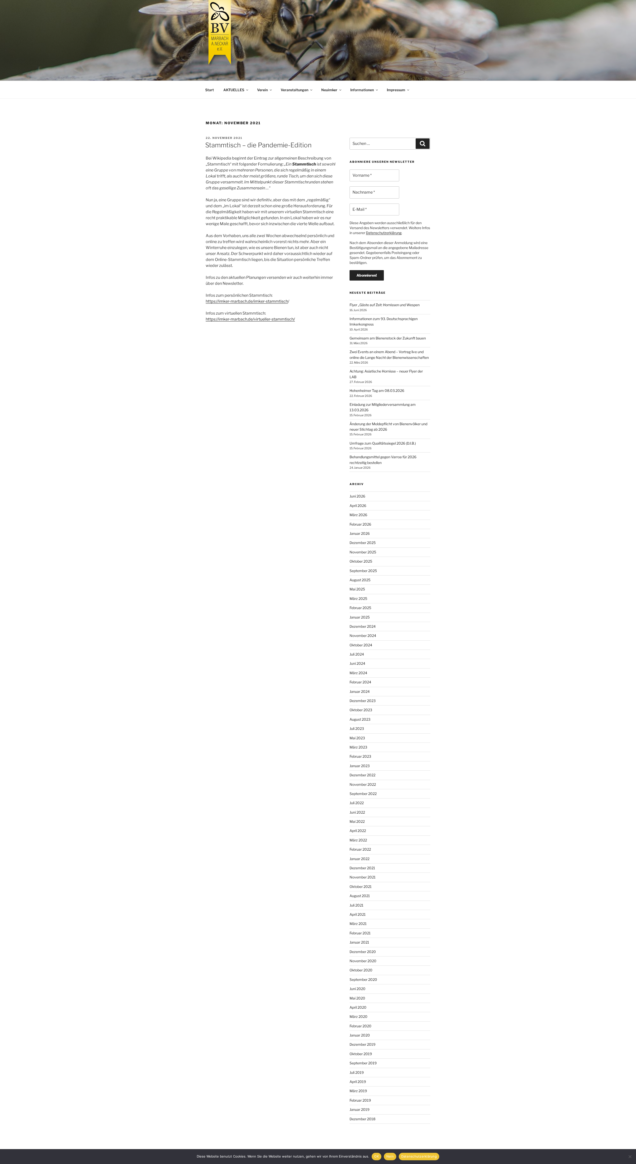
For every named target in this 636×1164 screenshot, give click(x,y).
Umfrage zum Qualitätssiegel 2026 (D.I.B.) (383, 443)
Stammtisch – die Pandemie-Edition (258, 145)
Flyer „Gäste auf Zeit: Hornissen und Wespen (385, 305)
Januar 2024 (360, 691)
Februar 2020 (360, 1026)
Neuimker (329, 90)
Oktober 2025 (361, 561)
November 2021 (363, 877)
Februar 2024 (360, 682)
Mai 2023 (357, 738)
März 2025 (358, 598)
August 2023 (360, 719)
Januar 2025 (360, 617)
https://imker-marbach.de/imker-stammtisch (247, 301)
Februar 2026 (360, 524)
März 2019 (358, 1091)
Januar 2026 (360, 533)
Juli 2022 (357, 803)
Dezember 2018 (362, 1119)
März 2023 (358, 747)
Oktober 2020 (361, 970)
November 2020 (363, 961)
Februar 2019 (360, 1100)
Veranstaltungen (294, 90)
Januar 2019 (359, 1109)
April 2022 (358, 831)
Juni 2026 (357, 496)
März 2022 (358, 840)
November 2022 (363, 784)
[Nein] (629, 1156)
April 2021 (358, 914)
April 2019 (358, 1082)
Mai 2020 (357, 998)
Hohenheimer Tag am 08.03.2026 (377, 390)
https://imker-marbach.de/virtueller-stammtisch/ (250, 319)
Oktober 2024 (361, 645)
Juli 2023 (357, 728)
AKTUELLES (233, 90)
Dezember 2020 (363, 952)
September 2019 (363, 1063)
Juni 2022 (357, 812)
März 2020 (358, 1016)
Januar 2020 (360, 1035)
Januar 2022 (359, 859)
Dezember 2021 (362, 868)
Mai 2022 (357, 821)
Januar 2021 (359, 942)
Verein (262, 90)
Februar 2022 (360, 849)
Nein (390, 1156)
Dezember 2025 (363, 542)
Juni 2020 (357, 989)
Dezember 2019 (362, 1044)
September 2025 (363, 571)
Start (209, 90)
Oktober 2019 (361, 1054)
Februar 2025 (360, 608)
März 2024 (358, 673)
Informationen (362, 90)
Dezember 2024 (363, 626)
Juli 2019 (357, 1072)
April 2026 (358, 505)
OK (376, 1156)
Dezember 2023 (363, 701)
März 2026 (358, 515)
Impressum (396, 90)
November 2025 (363, 552)
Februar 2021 (360, 933)
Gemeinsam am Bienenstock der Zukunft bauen (388, 338)
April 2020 (358, 1007)
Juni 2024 (357, 663)
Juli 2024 (357, 654)
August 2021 (360, 896)
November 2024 (363, 635)
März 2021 (358, 923)
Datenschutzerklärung (383, 233)
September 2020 (363, 979)
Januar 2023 (360, 766)
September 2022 (363, 793)
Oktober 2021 (361, 886)
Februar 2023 (360, 756)
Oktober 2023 (361, 710)
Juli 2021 (356, 905)
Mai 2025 (357, 589)
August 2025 (360, 580)
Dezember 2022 (362, 775)
